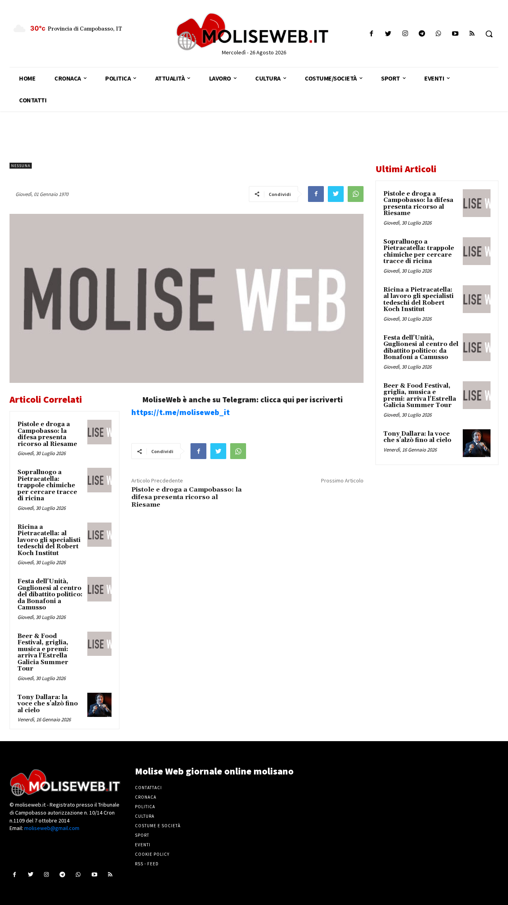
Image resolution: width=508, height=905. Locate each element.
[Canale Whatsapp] (438, 34)
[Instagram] (405, 34)
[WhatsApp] (356, 194)
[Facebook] (371, 34)
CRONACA (145, 797)
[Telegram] (421, 34)
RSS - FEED (147, 864)
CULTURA (144, 816)
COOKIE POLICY (152, 854)
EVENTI (142, 844)
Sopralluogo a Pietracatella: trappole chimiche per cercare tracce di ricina (47, 485)
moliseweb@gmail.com (51, 828)
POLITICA (145, 806)
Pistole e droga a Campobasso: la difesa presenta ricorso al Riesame (47, 434)
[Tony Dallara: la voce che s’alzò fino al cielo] (99, 705)
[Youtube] (455, 34)
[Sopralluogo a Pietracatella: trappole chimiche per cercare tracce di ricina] (99, 480)
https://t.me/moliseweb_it (180, 412)
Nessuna (20, 165)
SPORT (142, 835)
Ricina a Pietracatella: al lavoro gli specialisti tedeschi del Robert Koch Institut (49, 540)
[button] (488, 33)
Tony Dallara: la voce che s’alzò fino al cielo (47, 704)
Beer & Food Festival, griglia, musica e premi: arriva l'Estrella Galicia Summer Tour (42, 652)
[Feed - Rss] (472, 34)
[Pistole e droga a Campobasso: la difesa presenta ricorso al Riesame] (99, 432)
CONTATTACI (148, 787)
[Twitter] (388, 34)
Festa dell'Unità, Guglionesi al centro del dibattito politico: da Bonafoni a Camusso (50, 594)
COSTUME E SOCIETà (158, 825)
